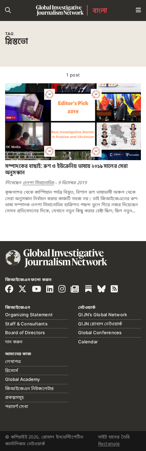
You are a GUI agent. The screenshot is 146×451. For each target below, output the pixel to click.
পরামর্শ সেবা (16, 406)
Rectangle (109, 443)
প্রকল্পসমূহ (14, 397)
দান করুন (14, 341)
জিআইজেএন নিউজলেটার (29, 388)
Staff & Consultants (26, 323)
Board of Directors (25, 332)
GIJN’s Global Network (102, 314)
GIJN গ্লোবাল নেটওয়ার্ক (100, 323)
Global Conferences (100, 332)
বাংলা (100, 10)
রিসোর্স (11, 370)
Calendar (88, 341)
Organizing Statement (29, 314)
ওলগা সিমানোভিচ (38, 183)
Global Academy (22, 379)
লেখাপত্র (13, 361)
